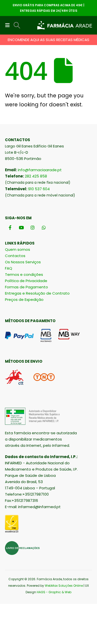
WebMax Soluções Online (64, 585)
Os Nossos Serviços (23, 262)
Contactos (15, 255)
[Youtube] (21, 227)
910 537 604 (39, 188)
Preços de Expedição (24, 299)
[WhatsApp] (44, 227)
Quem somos (17, 249)
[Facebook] (10, 227)
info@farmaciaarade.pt (40, 169)
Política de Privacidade (26, 280)
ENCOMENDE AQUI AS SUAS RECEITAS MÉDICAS (48, 39)
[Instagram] (32, 227)
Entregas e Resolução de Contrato (37, 293)
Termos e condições (24, 274)
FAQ (8, 268)
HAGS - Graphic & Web (54, 592)
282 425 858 (36, 176)
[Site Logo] (64, 25)
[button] (9, 25)
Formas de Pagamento (26, 287)
